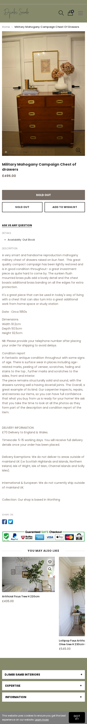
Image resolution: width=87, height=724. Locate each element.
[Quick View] (50, 569)
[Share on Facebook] (4, 521)
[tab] (43, 674)
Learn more (42, 719)
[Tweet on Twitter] (10, 521)
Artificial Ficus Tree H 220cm (20, 596)
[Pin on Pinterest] (16, 521)
